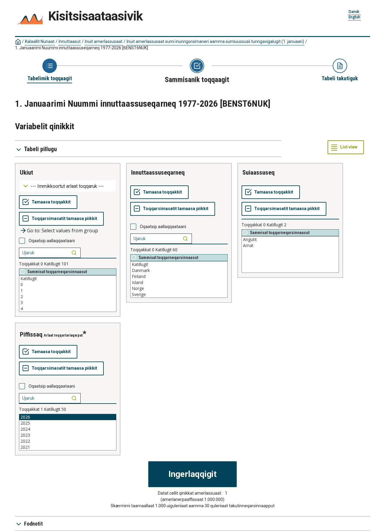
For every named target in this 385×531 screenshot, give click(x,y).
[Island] (179, 282)
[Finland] (179, 276)
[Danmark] (179, 270)
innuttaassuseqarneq (158, 172)
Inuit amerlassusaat (103, 41)
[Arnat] (290, 246)
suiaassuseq (258, 172)
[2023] (67, 435)
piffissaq (31, 334)
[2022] (67, 441)
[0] (67, 285)
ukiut (26, 172)
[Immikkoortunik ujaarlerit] (74, 253)
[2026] (67, 417)
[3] (67, 303)
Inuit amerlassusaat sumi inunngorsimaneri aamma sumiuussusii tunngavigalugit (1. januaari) (215, 41)
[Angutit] (290, 240)
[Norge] (179, 288)
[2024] (67, 429)
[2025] (67, 423)
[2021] (67, 447)
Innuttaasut (70, 41)
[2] (67, 297)
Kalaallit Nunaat (39, 41)
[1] (67, 291)
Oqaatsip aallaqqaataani (52, 240)
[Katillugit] (67, 279)
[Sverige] (179, 294)
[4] (67, 309)
